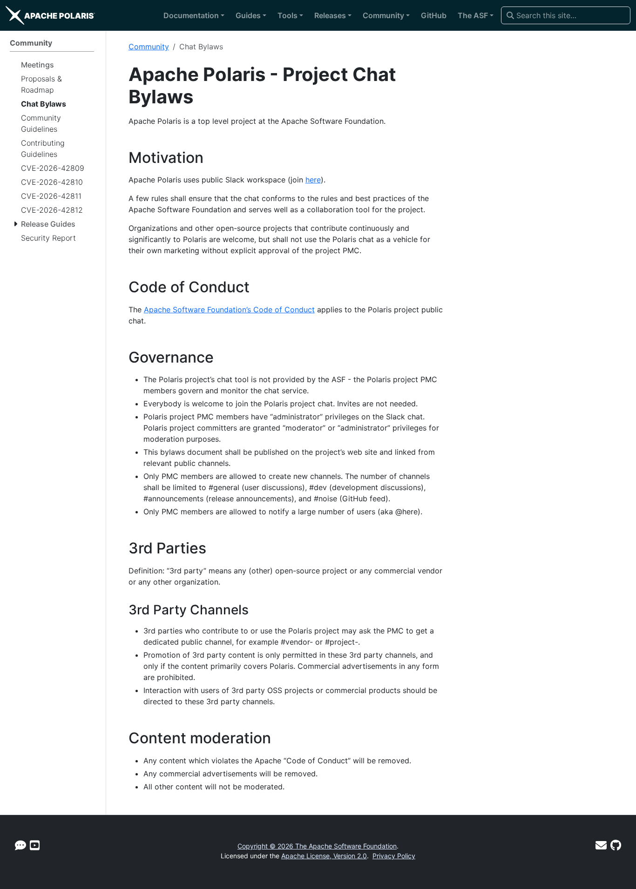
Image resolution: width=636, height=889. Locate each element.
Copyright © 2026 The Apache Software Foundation (317, 846)
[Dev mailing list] (601, 845)
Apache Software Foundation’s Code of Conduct (229, 309)
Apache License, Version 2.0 (324, 856)
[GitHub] (615, 845)
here (313, 179)
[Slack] (20, 845)
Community (149, 46)
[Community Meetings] (35, 845)
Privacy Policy (393, 856)
